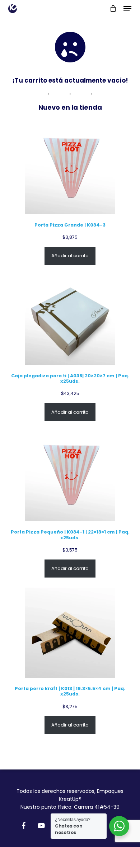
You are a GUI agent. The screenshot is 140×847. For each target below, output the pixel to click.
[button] (127, 8)
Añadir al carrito (70, 256)
